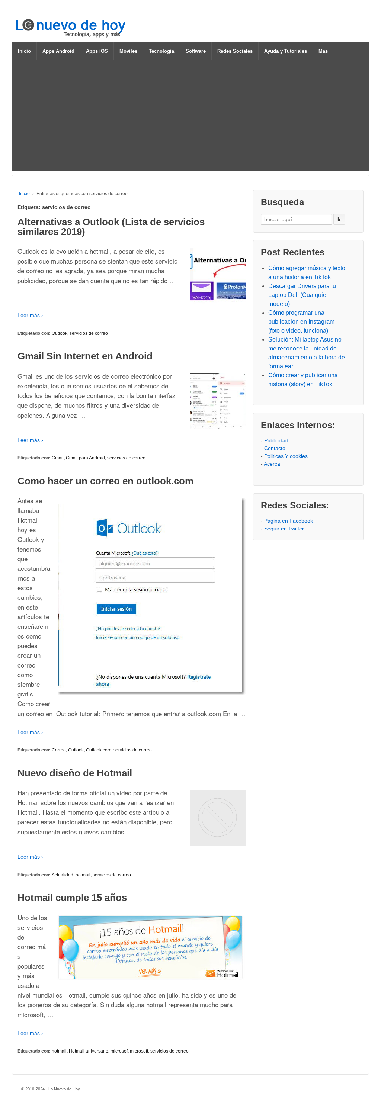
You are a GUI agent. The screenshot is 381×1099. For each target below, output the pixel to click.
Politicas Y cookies (286, 456)
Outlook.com (98, 750)
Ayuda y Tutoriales (285, 51)
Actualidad (62, 874)
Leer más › (30, 315)
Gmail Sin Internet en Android (85, 356)
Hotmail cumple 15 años (72, 897)
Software (196, 51)
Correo (59, 750)
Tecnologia (161, 51)
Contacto (274, 448)
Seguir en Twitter (284, 528)
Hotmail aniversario (88, 1051)
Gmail (58, 457)
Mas (323, 51)
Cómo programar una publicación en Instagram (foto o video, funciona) (301, 322)
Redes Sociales (235, 51)
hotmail (83, 874)
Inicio (24, 51)
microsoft (139, 1051)
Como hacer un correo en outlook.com (105, 481)
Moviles (128, 51)
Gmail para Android (85, 457)
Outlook (59, 333)
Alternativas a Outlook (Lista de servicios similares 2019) (111, 226)
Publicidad (276, 440)
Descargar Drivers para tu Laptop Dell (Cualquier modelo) (302, 295)
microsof (119, 1051)
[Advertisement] (190, 115)
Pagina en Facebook (288, 521)
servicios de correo (89, 333)
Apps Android (58, 51)
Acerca (272, 464)
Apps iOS (97, 51)
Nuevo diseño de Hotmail (74, 773)
